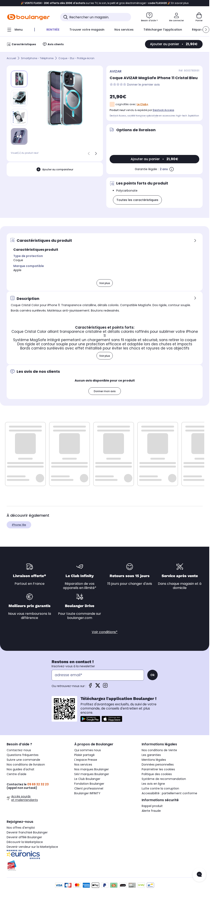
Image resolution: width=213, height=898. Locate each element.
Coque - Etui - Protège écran (76, 58)
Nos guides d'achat (20, 769)
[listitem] (19, 98)
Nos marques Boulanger (91, 769)
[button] (206, 29)
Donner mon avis (105, 391)
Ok (152, 675)
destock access (163, 110)
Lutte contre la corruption (160, 788)
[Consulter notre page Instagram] (105, 686)
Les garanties (151, 755)
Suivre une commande (23, 760)
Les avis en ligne (153, 784)
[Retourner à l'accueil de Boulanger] (28, 17)
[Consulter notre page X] (97, 686)
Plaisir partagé (84, 755)
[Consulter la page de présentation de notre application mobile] (90, 719)
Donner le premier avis (143, 84)
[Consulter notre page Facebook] (90, 686)
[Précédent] (89, 153)
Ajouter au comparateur (57, 169)
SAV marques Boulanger (91, 774)
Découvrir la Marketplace (25, 842)
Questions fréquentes (22, 755)
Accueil (11, 58)
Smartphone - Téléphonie (37, 58)
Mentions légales (154, 760)
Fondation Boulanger (89, 784)
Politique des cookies (157, 774)
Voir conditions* (105, 632)
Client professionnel (88, 788)
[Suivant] (96, 153)
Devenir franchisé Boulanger (27, 832)
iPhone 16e (19, 525)
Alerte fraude (151, 811)
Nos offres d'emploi (21, 828)
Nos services (83, 764)
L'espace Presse (85, 760)
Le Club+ (142, 104)
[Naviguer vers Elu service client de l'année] (37, 865)
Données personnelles (158, 764)
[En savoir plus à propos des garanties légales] (171, 169)
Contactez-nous (19, 750)
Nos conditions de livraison (26, 764)
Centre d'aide (16, 774)
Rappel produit (152, 806)
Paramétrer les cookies (158, 769)
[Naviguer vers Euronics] (37, 854)
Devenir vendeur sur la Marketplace (32, 847)
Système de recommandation (164, 779)
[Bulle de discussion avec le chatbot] (199, 875)
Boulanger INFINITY (87, 793)
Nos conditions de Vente (159, 750)
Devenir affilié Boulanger (24, 837)
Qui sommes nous (87, 750)
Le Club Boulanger (87, 779)
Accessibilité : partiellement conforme (169, 793)
